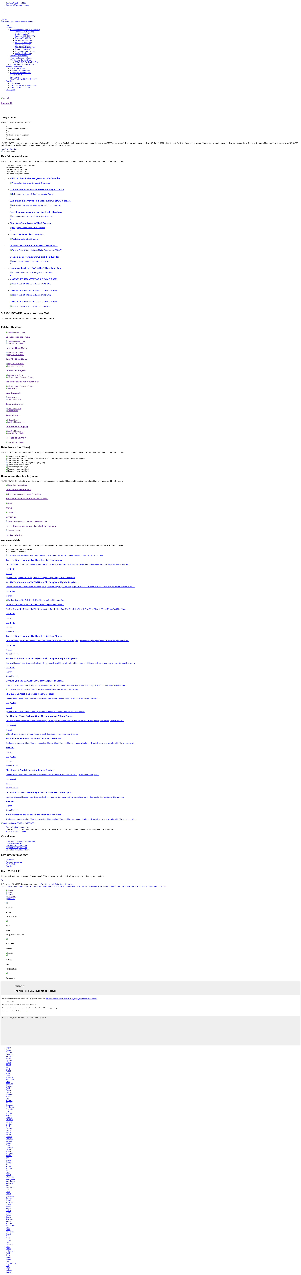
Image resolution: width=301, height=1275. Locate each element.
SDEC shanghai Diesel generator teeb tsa (16, 886)
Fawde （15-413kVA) (23, 49)
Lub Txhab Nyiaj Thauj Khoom (22, 64)
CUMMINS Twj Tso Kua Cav (26, 62)
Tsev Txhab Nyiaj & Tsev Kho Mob (23, 79)
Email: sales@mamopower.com (17, 827)
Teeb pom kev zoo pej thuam (21, 58)
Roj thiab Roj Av (16, 75)
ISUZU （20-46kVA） (24, 40)
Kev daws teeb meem (14, 66)
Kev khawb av (15, 77)
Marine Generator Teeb (19, 56)
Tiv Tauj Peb (10, 90)
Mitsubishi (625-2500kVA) (25, 47)
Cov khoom (10, 28)
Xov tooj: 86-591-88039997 (16, 831)
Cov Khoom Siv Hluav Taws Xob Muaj (25, 30)
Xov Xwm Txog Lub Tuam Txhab (23, 85)
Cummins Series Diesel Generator (153, 886)
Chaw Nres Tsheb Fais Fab (20, 73)
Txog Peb (9, 81)
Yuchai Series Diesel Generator (96, 886)
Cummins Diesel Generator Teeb (44, 886)
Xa (2, 880)
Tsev (7, 25)
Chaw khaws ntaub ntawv (20, 71)
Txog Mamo (15, 83)
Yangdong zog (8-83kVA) (24, 52)
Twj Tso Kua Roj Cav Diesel (21, 60)
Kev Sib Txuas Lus (17, 68)
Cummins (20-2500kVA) (24, 32)
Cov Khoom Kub (47, 884)
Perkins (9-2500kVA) (23, 45)
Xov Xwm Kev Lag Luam (20, 87)
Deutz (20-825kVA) (22, 34)
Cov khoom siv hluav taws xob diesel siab (124, 886)
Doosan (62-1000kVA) (23, 38)
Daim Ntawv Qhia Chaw (64, 884)
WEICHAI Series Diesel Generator (71, 886)
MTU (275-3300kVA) (23, 43)
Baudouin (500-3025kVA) (25, 36)
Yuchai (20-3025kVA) (23, 54)
